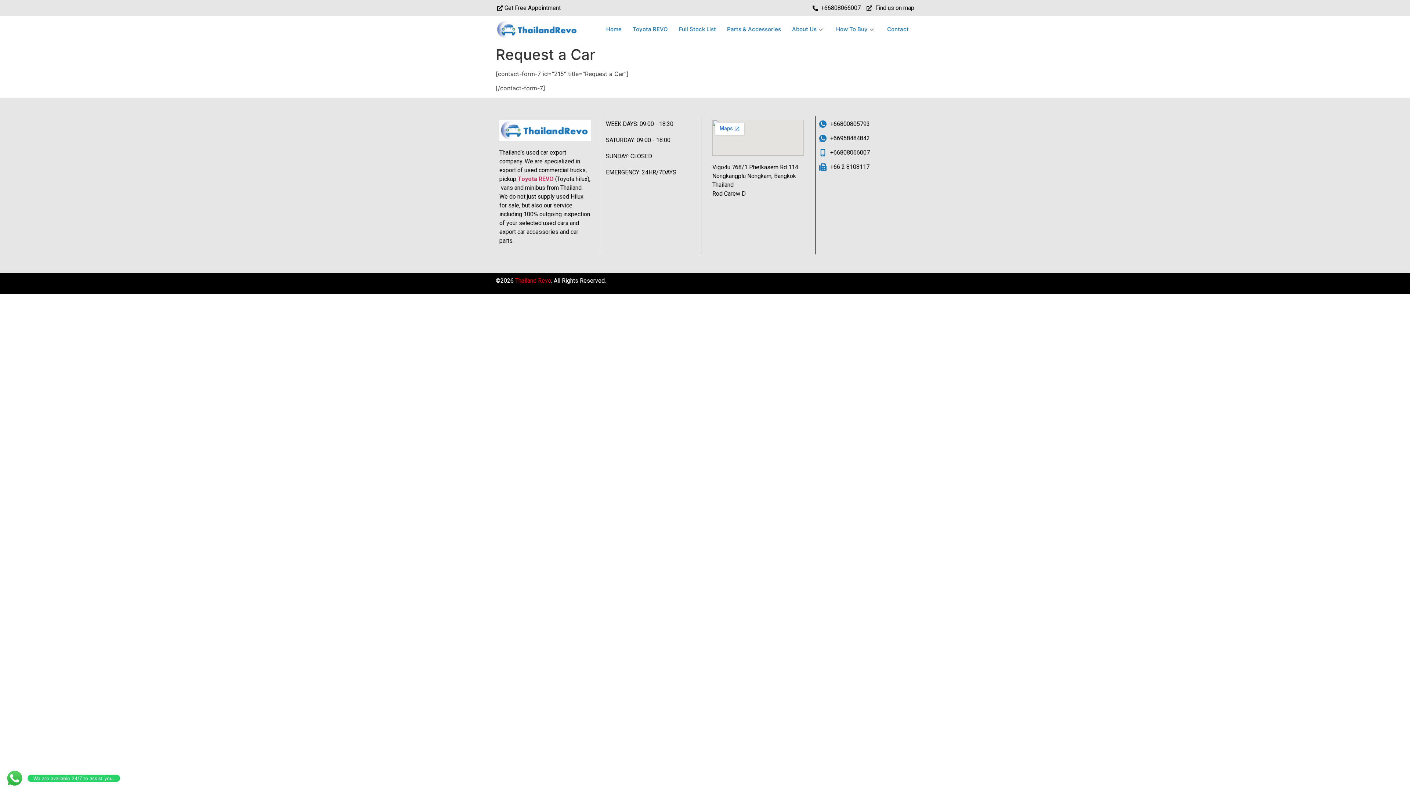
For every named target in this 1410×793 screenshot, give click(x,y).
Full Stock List (697, 29)
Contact (898, 29)
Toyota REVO (650, 29)
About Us (804, 29)
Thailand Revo (533, 280)
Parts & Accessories (754, 29)
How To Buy (852, 29)
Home (614, 29)
